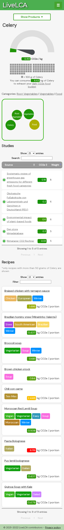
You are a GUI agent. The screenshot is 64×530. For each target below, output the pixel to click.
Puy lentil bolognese (16, 461)
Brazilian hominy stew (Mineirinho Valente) (30, 317)
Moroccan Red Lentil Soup (20, 408)
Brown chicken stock (17, 369)
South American (25, 324)
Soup (25, 350)
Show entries (32, 153)
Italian (9, 448)
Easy (36, 416)
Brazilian (43, 324)
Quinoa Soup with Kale (18, 487)
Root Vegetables (27, 94)
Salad (36, 494)
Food (59, 94)
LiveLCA (15, 5)
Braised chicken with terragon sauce (27, 291)
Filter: (16, 281)
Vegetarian (12, 350)
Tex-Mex (11, 396)
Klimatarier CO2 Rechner (20, 240)
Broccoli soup (13, 343)
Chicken (10, 298)
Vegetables (47, 94)
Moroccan (12, 422)
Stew (9, 324)
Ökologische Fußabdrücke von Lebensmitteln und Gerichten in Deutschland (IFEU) (17, 201)
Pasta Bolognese (14, 441)
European (24, 298)
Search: (16, 158)
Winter (38, 298)
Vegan (9, 416)
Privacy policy (53, 527)
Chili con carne (13, 389)
